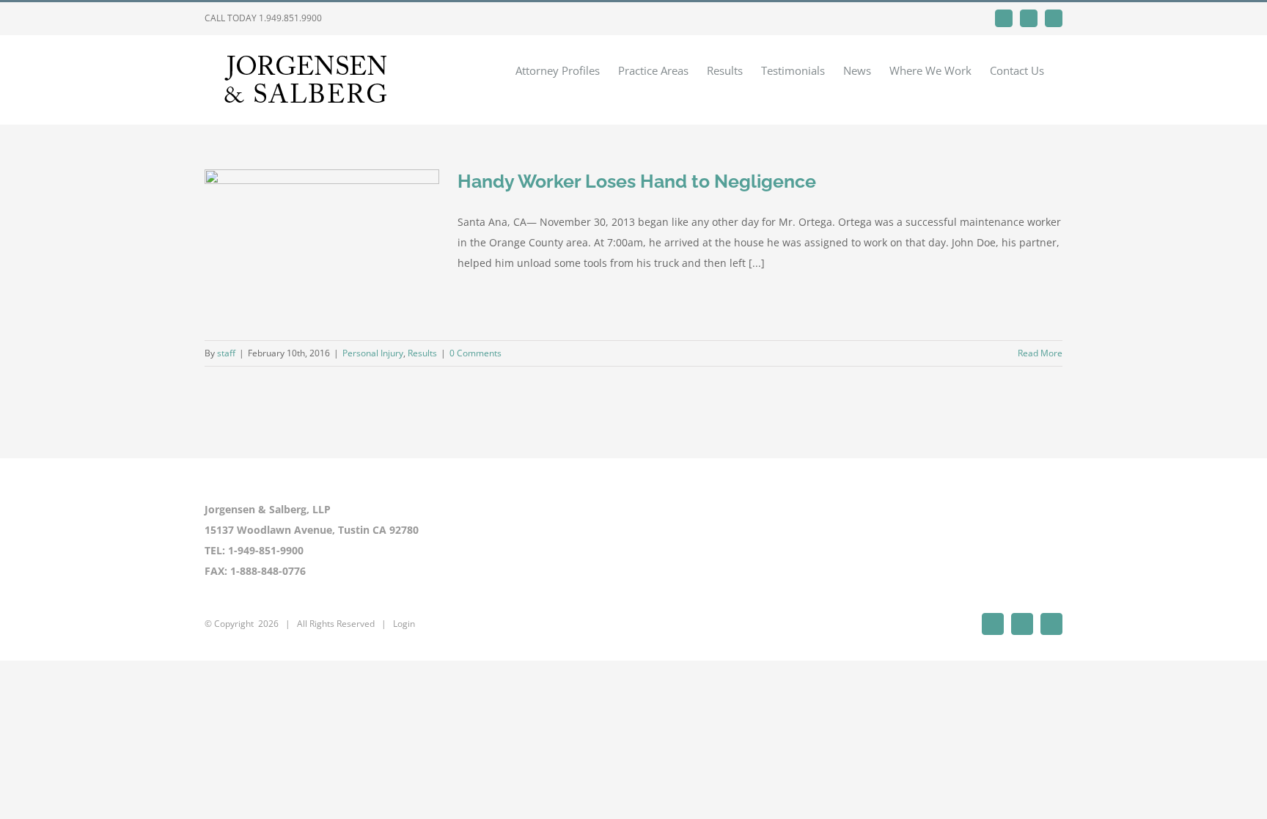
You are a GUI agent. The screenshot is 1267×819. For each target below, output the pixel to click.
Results (422, 353)
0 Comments (475, 353)
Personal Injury (372, 353)
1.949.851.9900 (290, 18)
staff (226, 353)
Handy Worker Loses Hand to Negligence (637, 181)
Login (404, 623)
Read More (1040, 353)
